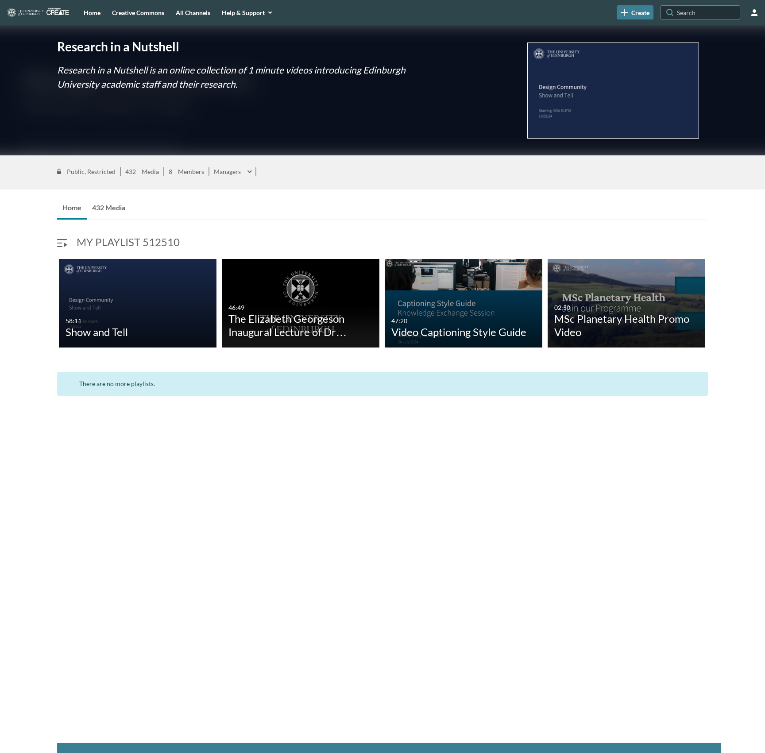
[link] (635, 12)
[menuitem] (92, 12)
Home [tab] (71, 207)
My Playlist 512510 (128, 242)
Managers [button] (228, 172)
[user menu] (754, 12)
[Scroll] (48, 304)
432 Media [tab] (108, 207)
